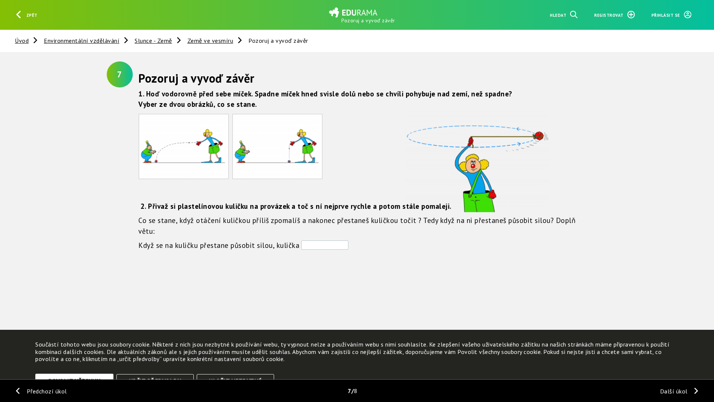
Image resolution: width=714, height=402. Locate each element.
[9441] (277, 146)
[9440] (183, 146)
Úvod (22, 40)
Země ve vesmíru (210, 40)
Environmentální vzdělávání (81, 40)
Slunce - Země (153, 40)
